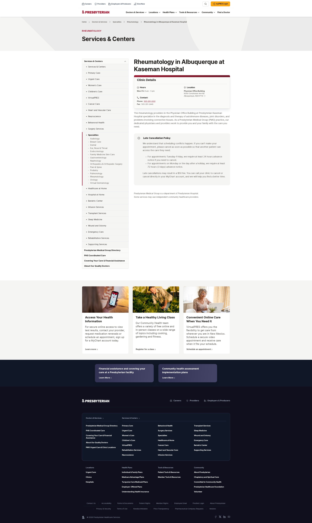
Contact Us (91, 503)
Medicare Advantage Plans (133, 477)
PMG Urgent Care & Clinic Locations (101, 447)
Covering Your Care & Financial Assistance (99, 437)
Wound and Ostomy (202, 435)
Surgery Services (165, 431)
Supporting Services (202, 450)
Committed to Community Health (207, 482)
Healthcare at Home (166, 440)
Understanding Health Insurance (135, 492)
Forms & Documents (125, 503)
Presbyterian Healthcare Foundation (209, 487)
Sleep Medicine (200, 431)
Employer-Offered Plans (132, 487)
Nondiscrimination (140, 509)
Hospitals (90, 482)
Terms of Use (122, 509)
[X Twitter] (220, 517)
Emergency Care (201, 440)
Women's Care (128, 435)
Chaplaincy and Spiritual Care (206, 477)
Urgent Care (127, 431)
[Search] (205, 3)
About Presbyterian (202, 472)
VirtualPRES (127, 445)
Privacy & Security (103, 509)
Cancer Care (163, 445)
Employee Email (180, 503)
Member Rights (162, 503)
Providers (194, 401)
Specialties (162, 435)
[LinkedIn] (224, 517)
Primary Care (127, 426)
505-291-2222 (149, 101)
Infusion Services (165, 455)
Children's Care (128, 440)
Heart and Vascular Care (168, 450)
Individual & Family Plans (132, 472)
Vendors (212, 509)
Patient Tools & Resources (169, 472)
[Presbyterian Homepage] (103, 13)
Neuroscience (128, 455)
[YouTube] (229, 517)
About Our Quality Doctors (97, 443)
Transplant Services (202, 426)
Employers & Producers (219, 401)
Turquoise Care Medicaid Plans (135, 482)
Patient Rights (144, 503)
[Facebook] (215, 517)
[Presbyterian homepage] (95, 401)
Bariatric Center (200, 445)
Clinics (89, 477)
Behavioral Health (165, 426)
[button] (105, 61)
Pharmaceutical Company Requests (189, 509)
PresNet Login (198, 503)
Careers (177, 401)
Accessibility (106, 503)
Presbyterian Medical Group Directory (101, 426)
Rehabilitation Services (131, 450)
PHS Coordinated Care (95, 431)
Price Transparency (161, 509)
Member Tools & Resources (169, 477)
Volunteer (198, 492)
